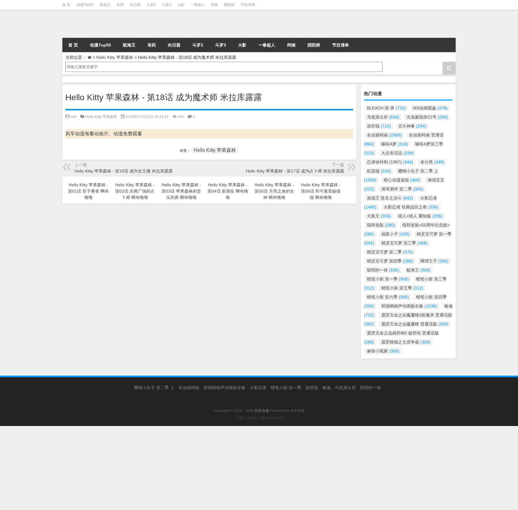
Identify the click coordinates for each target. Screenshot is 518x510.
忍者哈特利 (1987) (390, 162)
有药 (120, 5)
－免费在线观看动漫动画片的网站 (259, 418)
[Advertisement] (180, 468)
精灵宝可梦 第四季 (390, 261)
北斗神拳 (412, 126)
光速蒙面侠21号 (427, 117)
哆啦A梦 (394, 144)
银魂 (326, 387)
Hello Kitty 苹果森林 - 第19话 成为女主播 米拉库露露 (123, 171)
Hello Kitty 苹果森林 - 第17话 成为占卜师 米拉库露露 (295, 171)
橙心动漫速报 (402, 180)
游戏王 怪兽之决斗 (390, 198)
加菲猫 (379, 126)
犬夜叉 (379, 216)
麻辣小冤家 (383, 351)
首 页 (66, 5)
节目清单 (248, 5)
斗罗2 (151, 5)
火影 (180, 5)
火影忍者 (258, 387)
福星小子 (395, 234)
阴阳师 (229, 5)
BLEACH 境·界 (386, 108)
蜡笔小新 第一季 (388, 279)
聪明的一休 (383, 270)
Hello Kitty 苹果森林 (114, 57)
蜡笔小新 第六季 (388, 297)
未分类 (432, 162)
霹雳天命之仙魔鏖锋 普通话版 (414, 324)
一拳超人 (197, 5)
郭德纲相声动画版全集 (409, 306)
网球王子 (434, 261)
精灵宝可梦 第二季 (390, 252)
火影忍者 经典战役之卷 (411, 207)
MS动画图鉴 (430, 108)
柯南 (214, 5)
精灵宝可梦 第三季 (404, 243)
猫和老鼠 (381, 225)
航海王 (105, 5)
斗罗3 (166, 5)
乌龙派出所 (383, 117)
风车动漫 (297, 411)
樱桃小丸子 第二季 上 (154, 387)
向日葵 (135, 5)
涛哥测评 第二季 (402, 189)
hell (73, 117)
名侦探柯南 (384, 135)
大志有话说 (397, 153)
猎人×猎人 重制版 (420, 216)
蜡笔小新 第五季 (402, 288)
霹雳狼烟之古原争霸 (405, 342)
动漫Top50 (85, 5)
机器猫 (379, 171)
